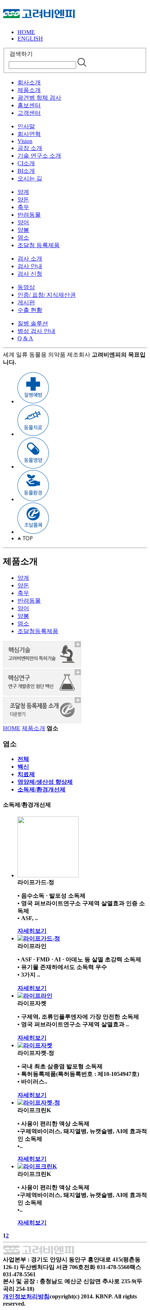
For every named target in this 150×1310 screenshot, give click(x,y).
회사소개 (29, 82)
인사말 (26, 126)
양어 (23, 222)
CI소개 (26, 163)
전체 (23, 759)
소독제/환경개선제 (41, 789)
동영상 (26, 287)
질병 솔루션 (32, 323)
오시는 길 (29, 178)
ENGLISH (30, 39)
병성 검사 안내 (36, 331)
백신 (23, 767)
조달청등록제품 (37, 631)
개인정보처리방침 (26, 1296)
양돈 (23, 199)
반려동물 (29, 215)
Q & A (25, 338)
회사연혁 (29, 134)
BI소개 (26, 171)
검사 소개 (29, 258)
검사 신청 (29, 274)
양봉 (23, 230)
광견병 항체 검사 (39, 98)
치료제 (26, 774)
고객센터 (29, 113)
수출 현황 (29, 310)
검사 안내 (29, 266)
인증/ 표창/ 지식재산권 (46, 295)
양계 (23, 192)
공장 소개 (29, 148)
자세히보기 (32, 931)
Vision (24, 141)
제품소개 (29, 90)
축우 (23, 207)
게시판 (26, 302)
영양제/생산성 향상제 (45, 782)
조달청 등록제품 (38, 245)
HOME (26, 32)
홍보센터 (29, 105)
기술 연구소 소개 (39, 156)
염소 (23, 237)
